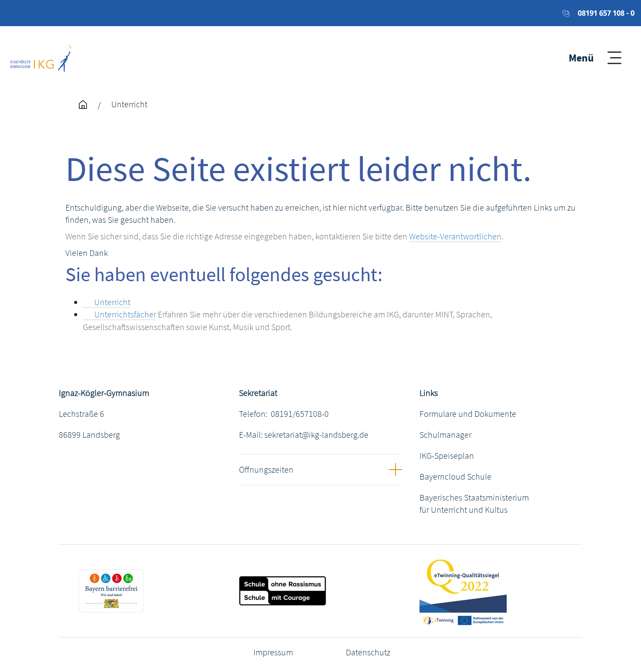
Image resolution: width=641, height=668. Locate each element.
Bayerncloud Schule (455, 476)
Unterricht (112, 302)
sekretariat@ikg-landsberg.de (316, 434)
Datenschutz (368, 652)
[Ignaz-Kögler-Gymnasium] (42, 56)
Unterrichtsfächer (125, 314)
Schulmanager (445, 434)
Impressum (273, 652)
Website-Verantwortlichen (455, 236)
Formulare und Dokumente (467, 413)
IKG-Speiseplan (446, 455)
